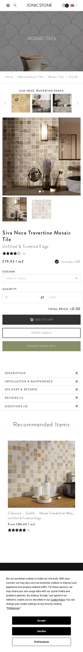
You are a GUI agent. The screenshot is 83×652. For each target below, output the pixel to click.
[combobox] (41, 278)
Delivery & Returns (21, 389)
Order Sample (41, 333)
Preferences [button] (13, 608)
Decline (41, 631)
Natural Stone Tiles (31, 77)
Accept (41, 620)
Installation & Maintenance (29, 381)
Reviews (14, 398)
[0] (64, 5)
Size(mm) (8, 271)
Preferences (41, 642)
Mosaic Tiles (56, 77)
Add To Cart (44, 319)
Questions (16, 406)
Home (9, 77)
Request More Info (41, 346)
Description (15, 373)
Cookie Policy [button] (58, 599)
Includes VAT (71, 262)
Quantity (9, 289)
